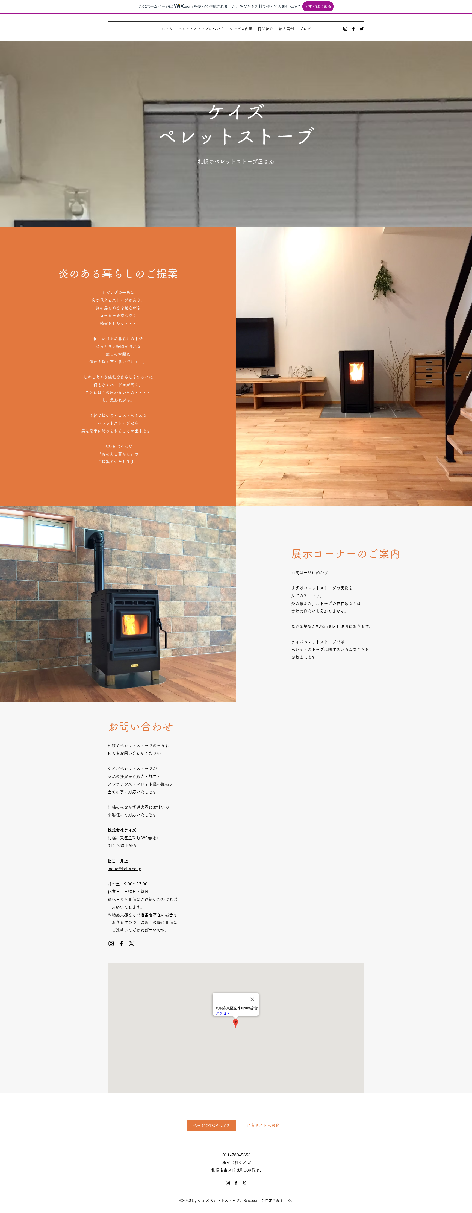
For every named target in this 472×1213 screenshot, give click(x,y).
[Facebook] (353, 28)
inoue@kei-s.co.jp (124, 869)
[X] (131, 943)
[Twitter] (361, 28)
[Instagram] (345, 28)
